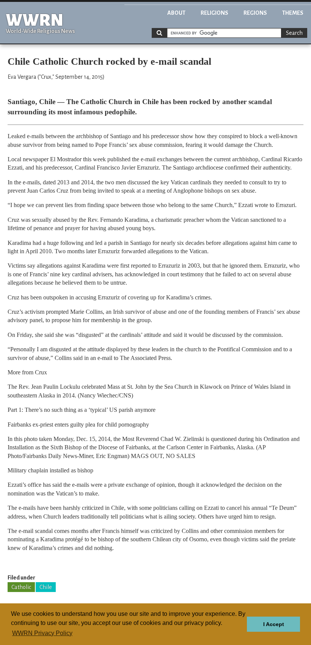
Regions (255, 13)
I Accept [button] (273, 624)
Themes (292, 13)
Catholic (21, 587)
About (176, 13)
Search (294, 33)
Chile (45, 587)
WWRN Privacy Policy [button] (42, 633)
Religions (214, 13)
